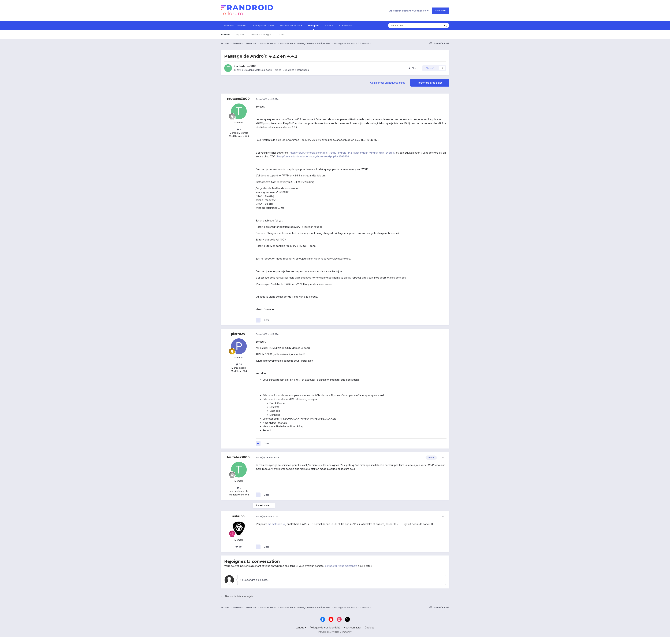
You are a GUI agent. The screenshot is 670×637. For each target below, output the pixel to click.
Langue (300, 627)
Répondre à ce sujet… (256, 579)
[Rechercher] (445, 25)
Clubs (281, 34)
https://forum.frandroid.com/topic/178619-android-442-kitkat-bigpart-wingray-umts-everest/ (342, 152)
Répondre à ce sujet (430, 82)
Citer (266, 319)
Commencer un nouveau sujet (387, 82)
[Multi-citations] (258, 320)
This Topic (431, 25)
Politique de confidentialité (325, 627)
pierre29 (238, 334)
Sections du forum (290, 25)
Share (414, 68)
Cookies (369, 627)
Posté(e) (267, 99)
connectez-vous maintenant (341, 565)
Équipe (240, 34)
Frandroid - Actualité (235, 25)
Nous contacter (352, 627)
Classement (345, 25)
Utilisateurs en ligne (260, 34)
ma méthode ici (276, 524)
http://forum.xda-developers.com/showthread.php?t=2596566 (313, 156)
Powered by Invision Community (335, 632)
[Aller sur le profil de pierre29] (239, 346)
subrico (238, 516)
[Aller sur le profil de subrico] (239, 528)
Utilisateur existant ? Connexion (408, 10)
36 (240, 364)
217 (240, 546)
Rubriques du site (262, 25)
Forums (225, 34)
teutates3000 (247, 66)
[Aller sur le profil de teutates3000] (228, 68)
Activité (329, 25)
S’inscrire (440, 10)
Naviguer (313, 25)
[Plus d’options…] (443, 99)
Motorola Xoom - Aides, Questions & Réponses (282, 69)
